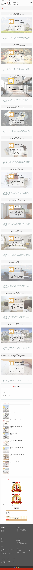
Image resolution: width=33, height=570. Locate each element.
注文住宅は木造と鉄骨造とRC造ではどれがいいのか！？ (16, 14)
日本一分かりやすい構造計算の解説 (21, 530)
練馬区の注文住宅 (19, 542)
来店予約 (2, 539)
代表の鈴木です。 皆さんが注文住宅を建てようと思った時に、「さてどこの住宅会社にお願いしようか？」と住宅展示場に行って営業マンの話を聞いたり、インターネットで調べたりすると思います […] (16, 380)
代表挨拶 (2, 530)
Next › (19, 386)
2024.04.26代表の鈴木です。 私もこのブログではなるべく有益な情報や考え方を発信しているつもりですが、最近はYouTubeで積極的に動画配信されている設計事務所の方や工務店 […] (16, 131)
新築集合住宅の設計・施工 (6, 395)
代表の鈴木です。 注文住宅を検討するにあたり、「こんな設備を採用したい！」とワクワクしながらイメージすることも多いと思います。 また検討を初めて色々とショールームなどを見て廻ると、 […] (16, 317)
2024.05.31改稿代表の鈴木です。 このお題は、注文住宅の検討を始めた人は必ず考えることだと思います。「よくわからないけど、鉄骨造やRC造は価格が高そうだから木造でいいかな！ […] (16, 38)
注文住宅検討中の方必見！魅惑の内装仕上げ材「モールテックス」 (16, 200)
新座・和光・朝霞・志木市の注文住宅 (22, 543)
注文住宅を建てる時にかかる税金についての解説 (16, 138)
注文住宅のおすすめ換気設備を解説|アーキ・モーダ (16, 262)
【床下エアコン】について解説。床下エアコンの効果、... (17, 454)
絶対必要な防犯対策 (19, 531)
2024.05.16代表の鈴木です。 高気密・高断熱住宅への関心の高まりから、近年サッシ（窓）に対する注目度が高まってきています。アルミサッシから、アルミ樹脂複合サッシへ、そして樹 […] (16, 100)
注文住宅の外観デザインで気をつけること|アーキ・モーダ (16, 324)
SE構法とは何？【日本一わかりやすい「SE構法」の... (17, 419)
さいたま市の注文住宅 (20, 544)
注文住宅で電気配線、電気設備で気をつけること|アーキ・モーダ (16, 107)
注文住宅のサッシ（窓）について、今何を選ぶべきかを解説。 (16, 76)
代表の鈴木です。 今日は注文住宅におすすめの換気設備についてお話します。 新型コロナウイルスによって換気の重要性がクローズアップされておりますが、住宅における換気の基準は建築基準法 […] (16, 286)
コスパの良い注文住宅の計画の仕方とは (16, 169)
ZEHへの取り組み (19, 538)
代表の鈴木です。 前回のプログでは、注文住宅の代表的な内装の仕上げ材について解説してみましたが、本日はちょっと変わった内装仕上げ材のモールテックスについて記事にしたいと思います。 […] (16, 224)
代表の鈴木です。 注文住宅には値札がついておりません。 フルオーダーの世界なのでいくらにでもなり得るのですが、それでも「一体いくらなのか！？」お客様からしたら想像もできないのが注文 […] (16, 193)
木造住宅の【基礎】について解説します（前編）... (16, 412)
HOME (2, 529)
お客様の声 (2, 541)
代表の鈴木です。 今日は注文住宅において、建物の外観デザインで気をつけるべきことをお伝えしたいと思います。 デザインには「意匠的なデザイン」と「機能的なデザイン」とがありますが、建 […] (16, 348)
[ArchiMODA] (9, 4)
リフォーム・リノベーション (7, 397)
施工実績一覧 (4, 392)
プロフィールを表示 (16, 518)
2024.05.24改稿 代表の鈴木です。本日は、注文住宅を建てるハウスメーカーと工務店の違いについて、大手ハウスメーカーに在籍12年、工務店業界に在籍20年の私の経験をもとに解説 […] (16, 69)
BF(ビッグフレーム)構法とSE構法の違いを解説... (16, 440)
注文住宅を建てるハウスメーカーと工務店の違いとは (16, 45)
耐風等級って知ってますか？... (14, 433)
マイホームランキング (16, 509)
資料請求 (2, 538)
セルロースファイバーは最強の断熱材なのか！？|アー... (17, 461)
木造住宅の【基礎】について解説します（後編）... (16, 426)
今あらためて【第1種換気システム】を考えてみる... (17, 447)
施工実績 (2, 531)
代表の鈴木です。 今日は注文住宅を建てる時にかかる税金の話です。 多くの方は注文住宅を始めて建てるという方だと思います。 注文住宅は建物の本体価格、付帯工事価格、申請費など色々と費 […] (16, 162)
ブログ (2, 540)
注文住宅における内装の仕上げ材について (16, 231)
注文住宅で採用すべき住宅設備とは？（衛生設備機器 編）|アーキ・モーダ (16, 293)
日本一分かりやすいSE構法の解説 (21, 529)
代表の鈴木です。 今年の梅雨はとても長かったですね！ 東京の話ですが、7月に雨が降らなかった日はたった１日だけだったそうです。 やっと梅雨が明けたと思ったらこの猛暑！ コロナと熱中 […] (16, 255)
